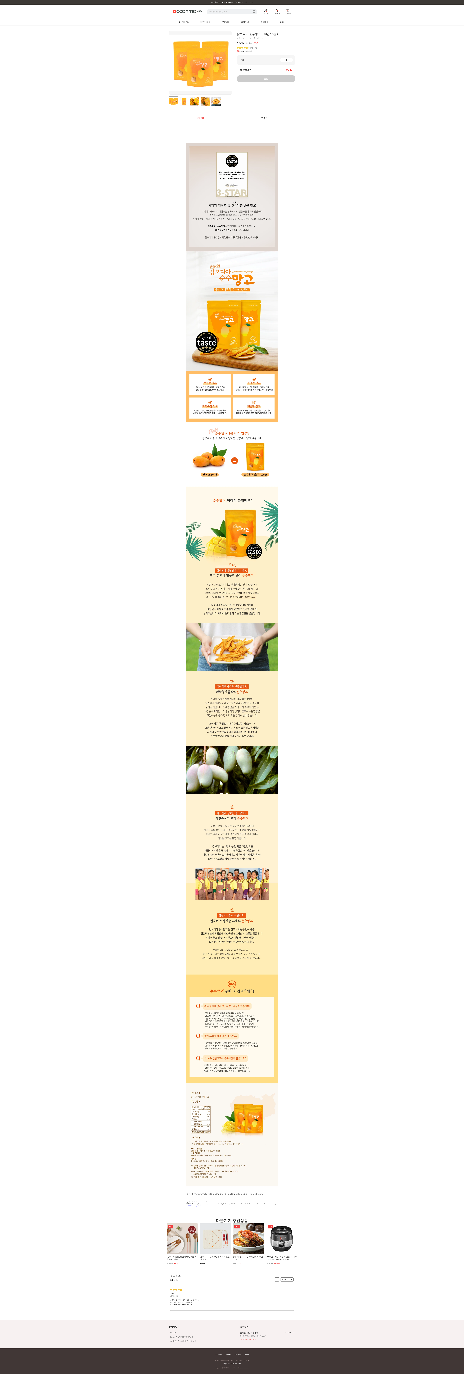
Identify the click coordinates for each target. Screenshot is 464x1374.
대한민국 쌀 (205, 22)
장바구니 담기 (215, 1263)
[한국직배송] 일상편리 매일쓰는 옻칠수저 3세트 (181, 1258)
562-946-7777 (290, 1333)
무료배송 (226, 22)
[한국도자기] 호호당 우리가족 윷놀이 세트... (215, 1258)
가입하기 (277, 13)
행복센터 (244, 1326)
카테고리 (185, 22)
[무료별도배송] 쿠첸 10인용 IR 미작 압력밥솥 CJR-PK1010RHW (281, 1258)
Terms (246, 1355)
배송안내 (174, 1333)
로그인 (266, 13)
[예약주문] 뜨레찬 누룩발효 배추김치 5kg (248, 1258)
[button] (242, 48)
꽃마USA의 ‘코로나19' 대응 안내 (183, 1341)
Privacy (238, 1355)
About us (218, 1355)
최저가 (282, 22)
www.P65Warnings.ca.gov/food (193, 1206)
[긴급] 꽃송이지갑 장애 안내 (181, 1337)
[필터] (276, 1279)
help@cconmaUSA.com (232, 1363)
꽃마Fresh (245, 22)
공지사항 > (174, 1326)
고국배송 (264, 22)
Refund (228, 1355)
